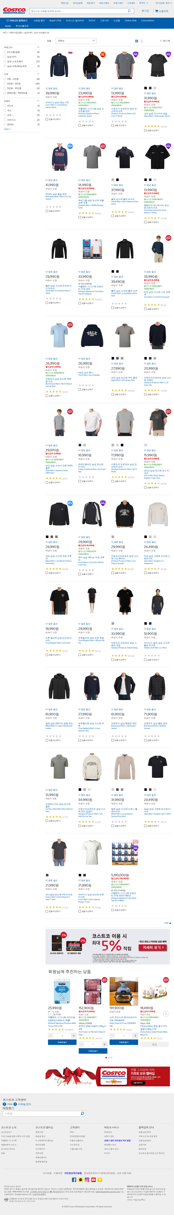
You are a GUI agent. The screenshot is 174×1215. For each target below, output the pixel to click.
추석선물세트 (22, 26)
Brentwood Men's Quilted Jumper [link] (155, 727)
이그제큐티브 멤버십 (44, 1140)
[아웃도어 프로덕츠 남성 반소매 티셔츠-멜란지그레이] (113, 445)
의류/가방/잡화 (15, 32)
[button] (131, 11)
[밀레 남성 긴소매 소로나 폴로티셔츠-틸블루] (122, 789)
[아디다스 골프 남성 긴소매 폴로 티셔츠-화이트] (155, 623)
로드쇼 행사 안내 (111, 1149)
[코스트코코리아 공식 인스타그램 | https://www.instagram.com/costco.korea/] (87, 1181)
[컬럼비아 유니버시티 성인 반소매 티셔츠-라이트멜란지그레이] (155, 180)
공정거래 (142, 1144)
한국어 (142, 3)
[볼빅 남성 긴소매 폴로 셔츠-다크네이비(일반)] (117, 271)
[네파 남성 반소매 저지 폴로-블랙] (113, 358)
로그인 (145, 10)
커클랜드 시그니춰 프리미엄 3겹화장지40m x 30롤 (61, 1019)
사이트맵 (47, 1173)
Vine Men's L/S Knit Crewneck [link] (156, 297)
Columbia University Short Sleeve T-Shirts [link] (155, 211)
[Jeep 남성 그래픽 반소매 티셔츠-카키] (150, 789)
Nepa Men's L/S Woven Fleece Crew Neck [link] (59, 562)
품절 (154, 1044)
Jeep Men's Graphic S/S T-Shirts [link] (157, 814)
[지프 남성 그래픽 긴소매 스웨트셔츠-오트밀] (155, 537)
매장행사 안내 (110, 1144)
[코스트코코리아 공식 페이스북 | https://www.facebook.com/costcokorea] (74, 1181)
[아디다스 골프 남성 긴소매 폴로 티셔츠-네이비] (150, 623)
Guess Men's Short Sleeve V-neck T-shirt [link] (58, 898)
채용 (3, 1153)
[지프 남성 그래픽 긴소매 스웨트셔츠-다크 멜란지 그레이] (150, 537)
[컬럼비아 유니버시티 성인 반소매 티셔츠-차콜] (150, 180)
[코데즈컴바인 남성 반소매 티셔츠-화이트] (89, 445)
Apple (8, 26)
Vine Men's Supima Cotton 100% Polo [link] (57, 471)
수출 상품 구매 (76, 1149)
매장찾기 (8, 1108)
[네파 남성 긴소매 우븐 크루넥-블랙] (47, 537)
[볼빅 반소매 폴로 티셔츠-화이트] (122, 180)
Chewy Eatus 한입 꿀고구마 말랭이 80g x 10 (153, 1027)
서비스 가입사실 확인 (136, 1200)
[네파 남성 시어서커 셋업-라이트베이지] (155, 88)
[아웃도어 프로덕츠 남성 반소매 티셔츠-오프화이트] (117, 445)
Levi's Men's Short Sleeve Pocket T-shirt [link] (89, 900)
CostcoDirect (147, 20)
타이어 (92, 20)
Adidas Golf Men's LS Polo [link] (155, 647)
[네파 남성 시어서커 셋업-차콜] (150, 88)
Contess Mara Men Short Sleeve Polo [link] (59, 810)
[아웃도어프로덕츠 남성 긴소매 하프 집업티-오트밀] (89, 789)
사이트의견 (74, 1144)
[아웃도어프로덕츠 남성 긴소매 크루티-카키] (150, 358)
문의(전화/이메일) (77, 1136)
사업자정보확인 (39, 1194)
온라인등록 (40, 1144)
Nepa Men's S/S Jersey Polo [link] (123, 380)
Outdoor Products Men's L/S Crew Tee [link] (156, 383)
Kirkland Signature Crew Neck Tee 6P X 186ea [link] (123, 899)
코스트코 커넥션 (8, 1149)
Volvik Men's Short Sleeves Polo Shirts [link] (124, 202)
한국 (168, 3)
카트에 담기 (62, 1042)
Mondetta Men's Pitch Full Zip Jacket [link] (58, 197)
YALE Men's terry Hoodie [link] (89, 375)
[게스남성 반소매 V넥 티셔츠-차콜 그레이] (47, 875)
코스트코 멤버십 (44, 1127)
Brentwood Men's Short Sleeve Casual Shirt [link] (59, 385)
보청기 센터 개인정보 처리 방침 (117, 1140)
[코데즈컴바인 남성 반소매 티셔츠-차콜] (80, 445)
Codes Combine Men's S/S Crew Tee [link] (92, 470)
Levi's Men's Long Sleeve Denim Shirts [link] (56, 106)
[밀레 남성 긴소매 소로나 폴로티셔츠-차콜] (117, 789)
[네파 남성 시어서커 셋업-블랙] (145, 88)
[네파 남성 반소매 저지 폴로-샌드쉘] (122, 358)
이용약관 (58, 1173)
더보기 (7, 129)
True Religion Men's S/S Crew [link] (58, 643)
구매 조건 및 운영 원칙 (148, 1136)
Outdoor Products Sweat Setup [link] (124, 647)
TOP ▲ (167, 923)
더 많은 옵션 (52, 88)
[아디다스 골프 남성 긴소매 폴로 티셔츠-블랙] (145, 623)
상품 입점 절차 (145, 1140)
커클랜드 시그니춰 (9, 1140)
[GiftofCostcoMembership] (108, 1085)
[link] (59, 77)
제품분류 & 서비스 (8, 1144)
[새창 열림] (6, 1200)
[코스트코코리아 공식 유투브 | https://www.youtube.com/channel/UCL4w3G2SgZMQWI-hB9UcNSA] (93, 1181)
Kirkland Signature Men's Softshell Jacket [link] (89, 114)
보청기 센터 (109, 1136)
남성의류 (28, 32)
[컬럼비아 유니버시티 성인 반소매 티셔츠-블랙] (145, 180)
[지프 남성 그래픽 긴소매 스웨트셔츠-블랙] (145, 537)
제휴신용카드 (41, 1157)
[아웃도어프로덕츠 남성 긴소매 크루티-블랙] (145, 358)
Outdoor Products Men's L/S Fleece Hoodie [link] (123, 562)
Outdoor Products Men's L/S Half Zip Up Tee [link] (90, 815)
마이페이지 (40, 1149)
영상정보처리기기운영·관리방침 (99, 1173)
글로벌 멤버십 (41, 1161)
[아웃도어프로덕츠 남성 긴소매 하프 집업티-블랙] (80, 789)
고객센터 (75, 1127)
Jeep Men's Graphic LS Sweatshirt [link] (154, 562)
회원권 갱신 (40, 1136)
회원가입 (39, 1132)
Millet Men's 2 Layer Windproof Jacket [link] (59, 727)
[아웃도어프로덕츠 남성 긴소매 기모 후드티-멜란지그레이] (113, 537)
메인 (5, 32)
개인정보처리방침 (73, 1173)
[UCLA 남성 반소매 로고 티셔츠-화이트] (150, 445)
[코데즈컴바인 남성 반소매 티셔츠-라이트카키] (84, 445)
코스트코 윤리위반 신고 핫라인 (152, 1153)
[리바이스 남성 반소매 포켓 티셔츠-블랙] (80, 875)
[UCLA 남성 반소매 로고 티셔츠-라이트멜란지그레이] (145, 445)
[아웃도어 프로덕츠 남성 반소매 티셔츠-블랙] (122, 445)
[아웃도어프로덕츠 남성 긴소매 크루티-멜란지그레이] (155, 358)
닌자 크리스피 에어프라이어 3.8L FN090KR (123, 1019)
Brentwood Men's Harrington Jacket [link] (123, 727)
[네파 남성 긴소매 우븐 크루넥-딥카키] (52, 537)
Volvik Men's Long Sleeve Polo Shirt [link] (124, 294)
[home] (14, 10)
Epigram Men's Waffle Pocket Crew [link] (90, 206)
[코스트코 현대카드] (108, 963)
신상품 (117, 20)
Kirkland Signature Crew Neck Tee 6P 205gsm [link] (90, 292)
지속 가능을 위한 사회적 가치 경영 (15, 1136)
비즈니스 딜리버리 (75, 20)
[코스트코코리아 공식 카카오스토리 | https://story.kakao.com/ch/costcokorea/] (100, 1181)
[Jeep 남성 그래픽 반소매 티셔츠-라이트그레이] (155, 789)
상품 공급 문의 (145, 1132)
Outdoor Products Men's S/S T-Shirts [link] (124, 470)
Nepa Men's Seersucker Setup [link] (157, 116)
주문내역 (39, 1153)
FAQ (72, 1132)
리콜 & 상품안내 (76, 1140)
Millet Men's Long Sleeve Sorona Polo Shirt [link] (122, 815)
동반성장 (142, 1149)
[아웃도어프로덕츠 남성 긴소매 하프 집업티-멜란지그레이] (84, 789)
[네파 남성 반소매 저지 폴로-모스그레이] (117, 358)
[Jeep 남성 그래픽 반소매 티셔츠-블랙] (145, 789)
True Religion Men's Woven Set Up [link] (91, 641)
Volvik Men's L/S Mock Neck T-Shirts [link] (58, 291)
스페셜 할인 (39, 20)
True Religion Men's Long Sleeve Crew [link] (89, 729)
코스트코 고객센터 (14, 1099)
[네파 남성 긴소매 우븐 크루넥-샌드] (56, 537)
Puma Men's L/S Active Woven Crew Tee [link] (91, 563)
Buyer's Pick (55, 20)
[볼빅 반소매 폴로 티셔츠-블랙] (117, 180)
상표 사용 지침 (124, 1173)
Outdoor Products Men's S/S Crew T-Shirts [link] (123, 114)
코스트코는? (6, 1132)
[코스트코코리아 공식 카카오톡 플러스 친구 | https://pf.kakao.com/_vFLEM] (80, 1181)
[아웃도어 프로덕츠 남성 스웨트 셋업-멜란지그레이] (113, 623)
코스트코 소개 (8, 1127)
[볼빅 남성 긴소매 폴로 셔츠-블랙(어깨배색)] (113, 271)
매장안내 (108, 1132)
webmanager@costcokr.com (108, 1191)
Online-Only (130, 20)
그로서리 (104, 20)
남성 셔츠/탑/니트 (41, 32)
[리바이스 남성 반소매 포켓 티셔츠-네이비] (84, 875)
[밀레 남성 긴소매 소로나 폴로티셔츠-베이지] (113, 789)
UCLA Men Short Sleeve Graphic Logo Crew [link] (154, 476)
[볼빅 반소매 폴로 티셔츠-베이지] (113, 180)
